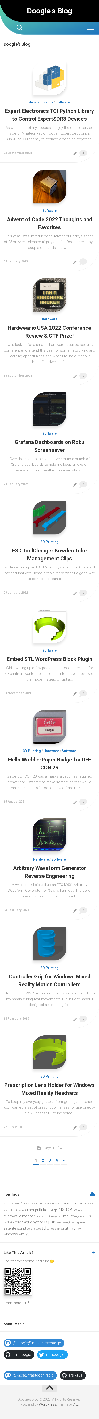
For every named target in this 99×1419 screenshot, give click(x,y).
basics (47, 1203)
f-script (32, 1210)
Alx (75, 1404)
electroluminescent (15, 1210)
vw (79, 1228)
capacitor (69, 1203)
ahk (30, 1203)
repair (49, 1221)
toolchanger (57, 1228)
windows (11, 1234)
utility (69, 1228)
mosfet (39, 1216)
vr (75, 1228)
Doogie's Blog (49, 10)
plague (26, 1222)
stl (44, 1228)
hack (65, 1209)
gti (56, 1210)
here (25, 1303)
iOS (75, 1210)
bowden (56, 1203)
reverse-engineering (67, 1222)
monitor (28, 1216)
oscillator (9, 1222)
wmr (22, 1234)
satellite (10, 1228)
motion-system (53, 1216)
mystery (79, 1216)
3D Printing (50, 542)
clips (86, 1203)
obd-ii (88, 1216)
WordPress (47, 1404)
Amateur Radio (41, 102)
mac (80, 1210)
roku (82, 1222)
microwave (12, 1216)
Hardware (49, 319)
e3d (92, 1203)
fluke (43, 1209)
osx (18, 1222)
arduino (38, 1203)
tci (48, 1228)
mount (68, 1216)
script (21, 1228)
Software (63, 102)
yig (28, 1234)
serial (30, 1228)
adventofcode (19, 1203)
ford (50, 1210)
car (80, 1203)
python (38, 1222)
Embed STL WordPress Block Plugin (49, 659)
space (37, 1228)
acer (7, 1203)
